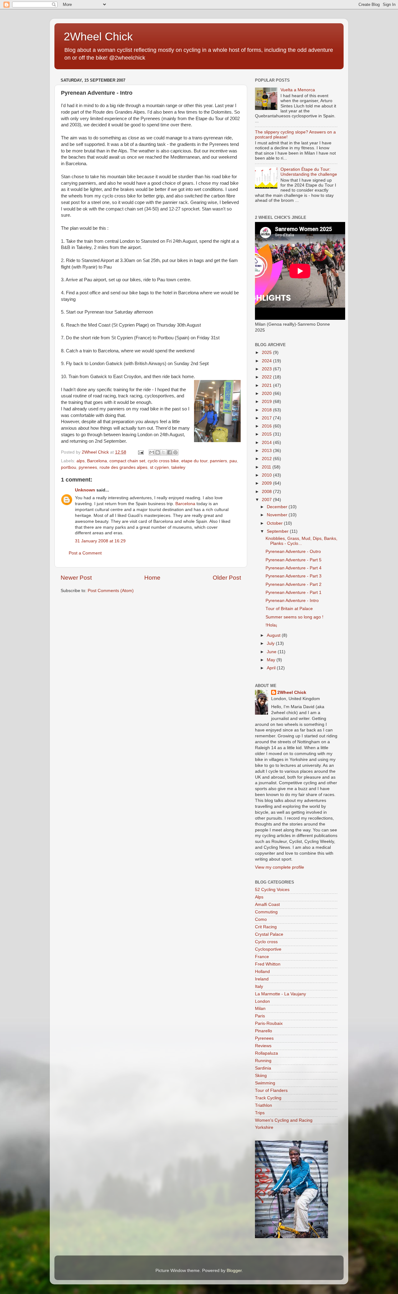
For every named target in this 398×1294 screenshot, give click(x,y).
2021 (267, 385)
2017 (267, 418)
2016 (267, 426)
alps (80, 461)
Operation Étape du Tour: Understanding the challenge (308, 172)
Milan (260, 1008)
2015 (267, 434)
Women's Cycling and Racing (283, 1120)
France (262, 956)
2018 (267, 410)
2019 (267, 401)
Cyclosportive (268, 949)
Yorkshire (264, 1127)
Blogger (234, 1270)
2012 (267, 458)
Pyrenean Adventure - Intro (292, 600)
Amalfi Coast (267, 904)
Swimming (265, 1083)
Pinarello (263, 1031)
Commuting (266, 912)
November (278, 515)
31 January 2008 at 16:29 (100, 541)
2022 (267, 377)
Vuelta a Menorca (297, 90)
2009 (267, 483)
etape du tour (194, 461)
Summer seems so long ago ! (294, 617)
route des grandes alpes (123, 467)
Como (261, 919)
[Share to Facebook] (169, 452)
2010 (267, 475)
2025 (267, 352)
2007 (267, 499)
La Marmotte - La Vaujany (280, 994)
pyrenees (88, 467)
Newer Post (76, 577)
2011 (267, 467)
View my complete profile (279, 867)
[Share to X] (163, 452)
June (272, 651)
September (278, 531)
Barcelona (97, 461)
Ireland (262, 979)
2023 (267, 369)
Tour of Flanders (271, 1090)
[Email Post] (140, 452)
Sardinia (263, 1068)
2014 (267, 442)
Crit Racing (266, 927)
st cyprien (159, 467)
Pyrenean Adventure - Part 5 (294, 560)
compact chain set (127, 461)
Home (152, 577)
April (272, 668)
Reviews (263, 1045)
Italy (259, 986)
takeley (178, 467)
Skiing (261, 1075)
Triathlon (263, 1105)
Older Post (227, 577)
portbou (68, 467)
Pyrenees (264, 1038)
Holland (262, 971)
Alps (259, 897)
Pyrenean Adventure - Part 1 (294, 592)
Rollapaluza (266, 1053)
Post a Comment (85, 553)
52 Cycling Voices (272, 889)
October (275, 523)
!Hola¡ (271, 625)
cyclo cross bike (163, 461)
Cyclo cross (266, 941)
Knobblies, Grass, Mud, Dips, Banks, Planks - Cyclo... (301, 541)
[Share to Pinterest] (175, 452)
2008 (267, 491)
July (271, 643)
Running (263, 1060)
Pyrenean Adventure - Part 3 (294, 576)
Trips (260, 1113)
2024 (267, 361)
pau (233, 461)
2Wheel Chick (98, 36)
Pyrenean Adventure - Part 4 (294, 568)
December (278, 506)
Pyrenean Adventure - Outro (293, 551)
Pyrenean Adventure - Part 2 (294, 584)
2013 (267, 450)
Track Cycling (268, 1098)
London (262, 1001)
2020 (267, 393)
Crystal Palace (269, 934)
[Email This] (152, 452)
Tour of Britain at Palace (289, 608)
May (271, 660)
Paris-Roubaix (269, 1023)
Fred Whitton (267, 964)
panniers (218, 461)
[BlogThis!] (158, 452)
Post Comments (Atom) (111, 590)
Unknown (85, 490)
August (274, 635)
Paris (260, 1016)
